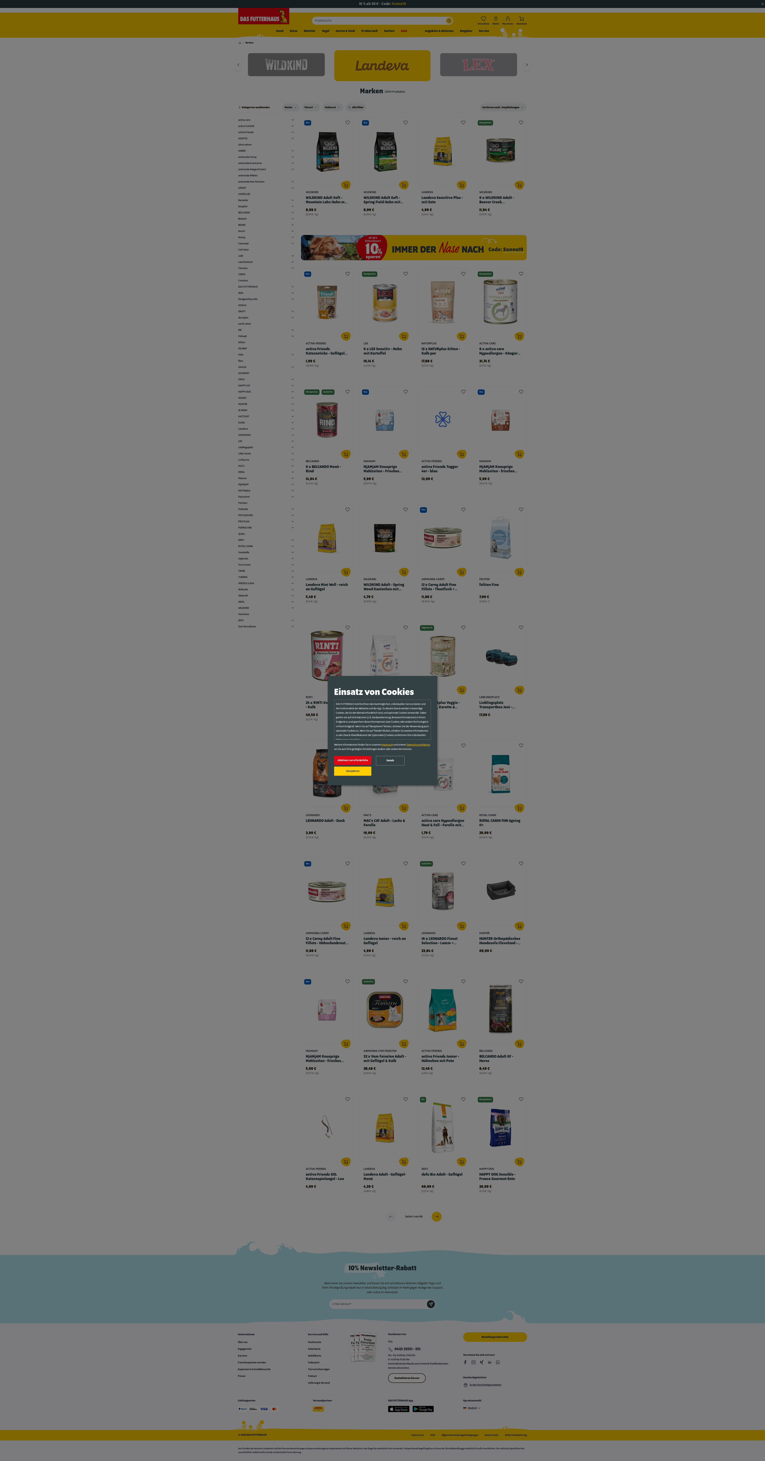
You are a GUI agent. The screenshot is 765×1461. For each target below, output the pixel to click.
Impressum (387, 744)
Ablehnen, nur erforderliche (353, 760)
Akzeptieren (353, 771)
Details (390, 760)
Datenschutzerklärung (418, 744)
